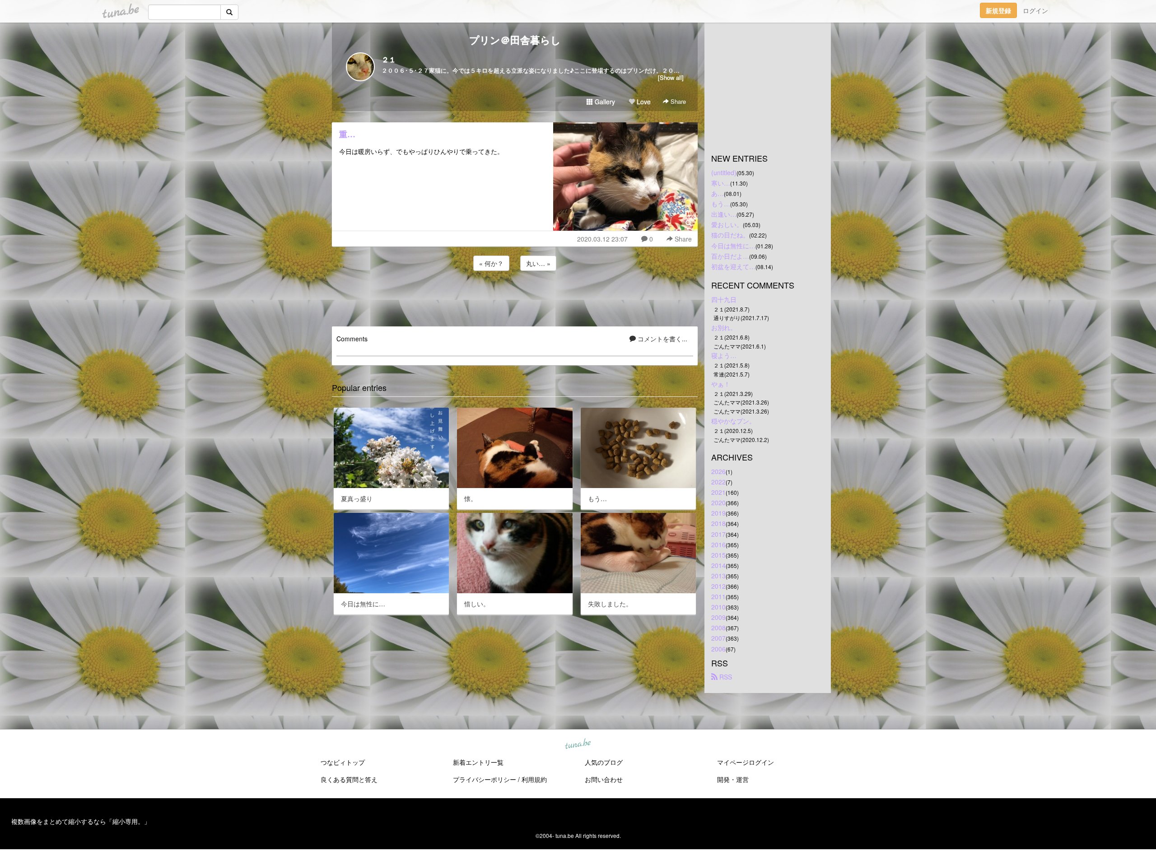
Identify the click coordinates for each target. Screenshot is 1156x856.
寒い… (720, 182)
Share (677, 101)
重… (347, 134)
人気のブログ (604, 762)
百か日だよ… (730, 256)
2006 (718, 648)
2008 (718, 627)
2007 (718, 637)
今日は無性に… (733, 245)
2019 (718, 512)
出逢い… (723, 214)
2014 (718, 565)
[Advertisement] (515, 297)
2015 (718, 554)
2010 (718, 606)
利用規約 (534, 779)
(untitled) (723, 172)
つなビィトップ (343, 762)
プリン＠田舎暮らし (515, 40)
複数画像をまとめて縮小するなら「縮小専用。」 (80, 821)
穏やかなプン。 (733, 420)
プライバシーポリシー (484, 779)
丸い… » (538, 263)
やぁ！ (720, 383)
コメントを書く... (661, 338)
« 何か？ (491, 263)
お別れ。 (723, 327)
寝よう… (723, 355)
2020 (718, 502)
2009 (718, 617)
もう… (720, 203)
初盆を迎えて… (733, 266)
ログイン (1035, 10)
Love (643, 101)
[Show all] (671, 77)
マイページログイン (745, 762)
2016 (718, 544)
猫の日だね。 (730, 234)
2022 (718, 481)
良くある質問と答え (349, 779)
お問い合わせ (604, 779)
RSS (725, 676)
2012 (718, 586)
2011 (718, 596)
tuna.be (578, 744)
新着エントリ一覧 (478, 762)
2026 (718, 471)
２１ (389, 59)
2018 (718, 523)
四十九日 (723, 299)
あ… (717, 193)
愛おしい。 (727, 224)
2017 (718, 534)
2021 (718, 492)
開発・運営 (733, 779)
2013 (718, 575)
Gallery (604, 101)
